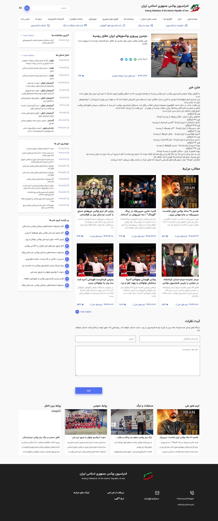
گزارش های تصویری (110, 19)
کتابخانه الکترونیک (56, 19)
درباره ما (38, 19)
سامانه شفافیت (76, 19)
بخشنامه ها (129, 19)
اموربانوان (93, 19)
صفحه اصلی (192, 19)
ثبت (89, 390)
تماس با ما (25, 19)
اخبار (179, 19)
